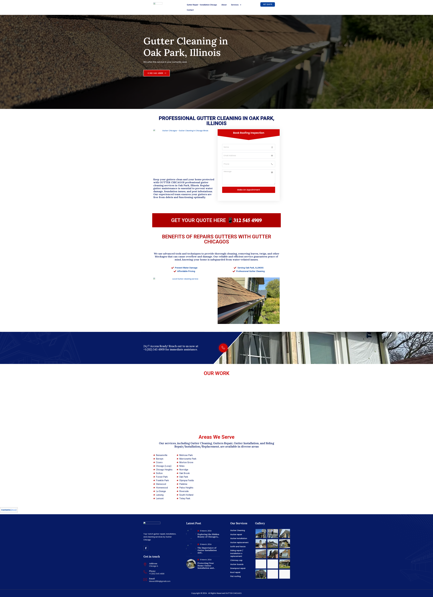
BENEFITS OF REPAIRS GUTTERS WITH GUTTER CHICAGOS (216, 239)
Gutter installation (238, 538)
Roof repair (235, 572)
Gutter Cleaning (237, 530)
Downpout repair (238, 568)
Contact (190, 10)
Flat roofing (235, 576)
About (224, 5)
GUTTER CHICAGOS (172, 182)
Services (235, 5)
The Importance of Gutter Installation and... (207, 550)
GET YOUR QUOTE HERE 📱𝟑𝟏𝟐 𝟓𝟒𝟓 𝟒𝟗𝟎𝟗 (216, 220)
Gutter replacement (239, 542)
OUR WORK (216, 373)
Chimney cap (236, 560)
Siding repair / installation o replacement (236, 553)
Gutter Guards (236, 564)
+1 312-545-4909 (155, 73)
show (13, 510)
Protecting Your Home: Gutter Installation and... (206, 565)
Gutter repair (236, 534)
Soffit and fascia (237, 546)
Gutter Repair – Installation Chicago (202, 5)
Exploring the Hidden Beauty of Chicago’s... (208, 535)
